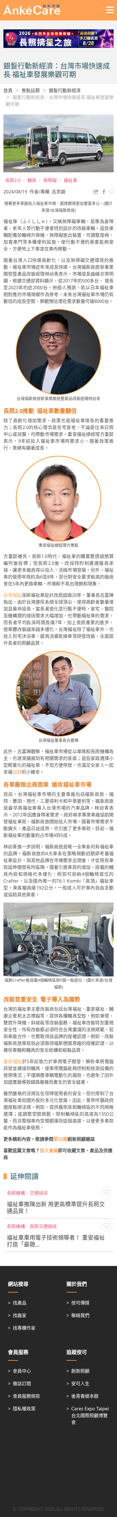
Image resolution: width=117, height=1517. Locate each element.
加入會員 (49, 1150)
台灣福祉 (12, 595)
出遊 (17, 772)
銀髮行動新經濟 (65, 90)
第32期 (60, 1139)
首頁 (7, 90)
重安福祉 (12, 1061)
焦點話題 (31, 90)
